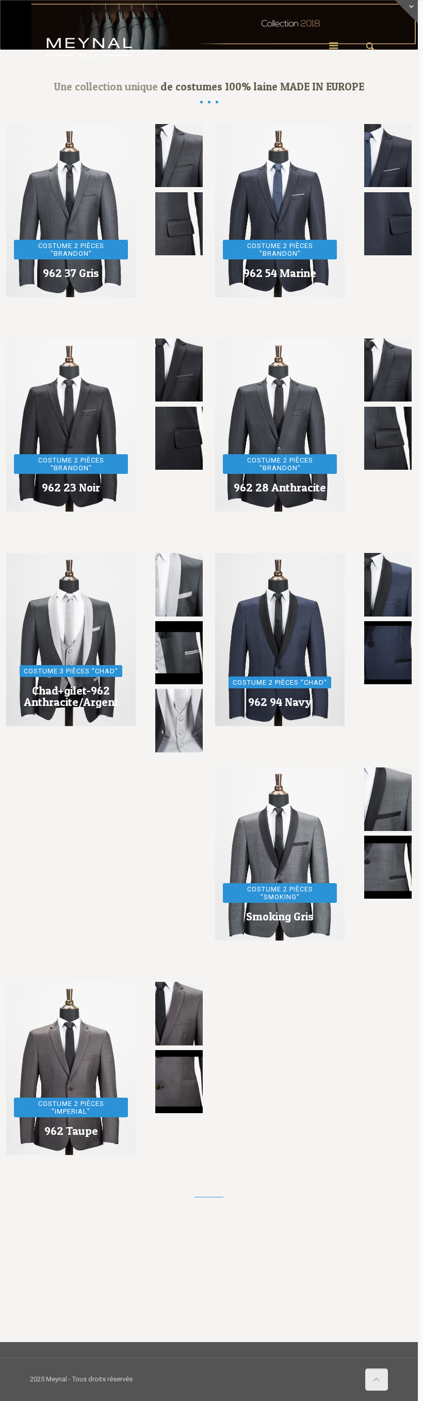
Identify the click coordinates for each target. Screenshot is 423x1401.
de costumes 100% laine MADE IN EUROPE (262, 86)
